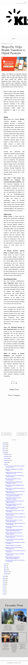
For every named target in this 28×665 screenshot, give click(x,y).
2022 (4, 450)
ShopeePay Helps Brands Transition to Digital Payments (14, 501)
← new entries (6, 434)
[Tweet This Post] (11, 383)
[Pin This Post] (14, 383)
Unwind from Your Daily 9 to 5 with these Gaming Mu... (13, 521)
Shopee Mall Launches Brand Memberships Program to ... (12, 557)
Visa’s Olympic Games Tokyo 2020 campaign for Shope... (13, 505)
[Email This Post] (16, 383)
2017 (4, 582)
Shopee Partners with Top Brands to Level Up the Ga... (14, 536)
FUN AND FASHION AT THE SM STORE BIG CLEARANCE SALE (14, 508)
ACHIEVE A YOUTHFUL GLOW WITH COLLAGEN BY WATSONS (14, 495)
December (6, 454)
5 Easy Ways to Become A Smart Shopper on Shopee (13, 498)
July (5, 464)
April (5, 567)
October (6, 458)
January (6, 573)
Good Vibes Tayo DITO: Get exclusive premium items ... (14, 476)
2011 (4, 594)
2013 (4, 590)
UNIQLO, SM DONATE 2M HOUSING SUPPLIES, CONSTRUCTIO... (14, 530)
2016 (4, 584)
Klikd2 (8, 662)
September (7, 460)
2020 (4, 576)
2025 (4, 444)
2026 (4, 442)
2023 (4, 448)
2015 (4, 586)
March (5, 569)
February (6, 571)
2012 (4, 592)
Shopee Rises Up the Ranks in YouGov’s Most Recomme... (15, 492)
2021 (4, 452)
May (5, 565)
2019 (4, 578)
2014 (4, 588)
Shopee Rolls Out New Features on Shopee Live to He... (14, 473)
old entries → (21, 434)
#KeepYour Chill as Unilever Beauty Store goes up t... (13, 548)
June (5, 563)
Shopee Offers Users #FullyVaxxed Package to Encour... (13, 482)
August (6, 462)
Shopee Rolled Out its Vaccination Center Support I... (13, 533)
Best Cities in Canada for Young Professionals (13, 479)
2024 (4, 446)
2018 (4, 580)
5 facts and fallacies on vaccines (13, 545)
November (6, 456)
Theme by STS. (17, 662)
